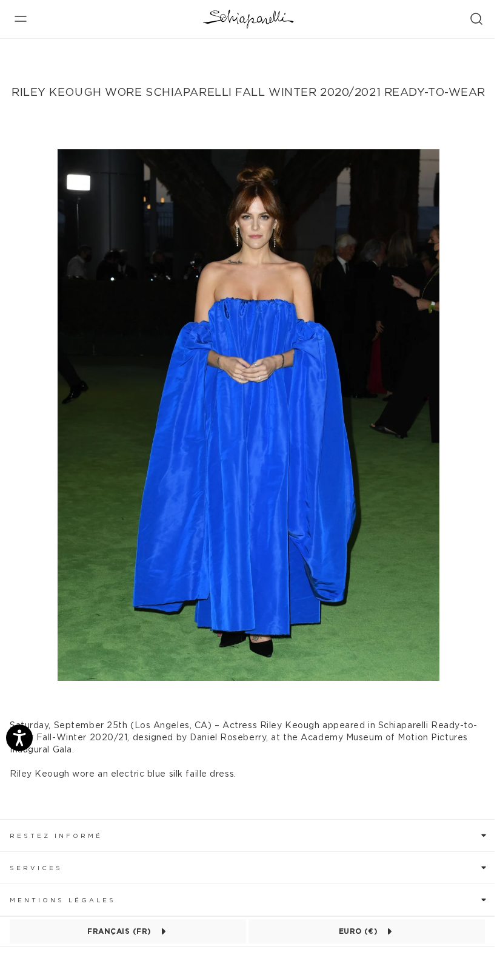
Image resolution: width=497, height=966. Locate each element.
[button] (248, 835)
